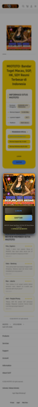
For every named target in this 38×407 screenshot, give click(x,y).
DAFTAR (18, 218)
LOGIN (18, 211)
